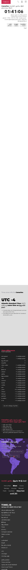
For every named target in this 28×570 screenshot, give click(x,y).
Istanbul (3, 380)
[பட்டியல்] (26, 2)
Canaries (21, 485)
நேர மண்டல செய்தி (6, 545)
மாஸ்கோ (3, 385)
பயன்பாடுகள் (4, 540)
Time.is (6, 2)
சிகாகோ (3, 358)
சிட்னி (2, 400)
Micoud (21, 488)
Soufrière (11, 491)
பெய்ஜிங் (16, 25)
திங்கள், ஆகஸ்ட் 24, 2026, (19, 15)
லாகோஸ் (3, 371)
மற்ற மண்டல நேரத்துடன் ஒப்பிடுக (10, 405)
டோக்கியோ (23, 25)
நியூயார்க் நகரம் (4, 360)
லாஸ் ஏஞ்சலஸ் (4, 356)
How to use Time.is (7, 567)
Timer (3, 527)
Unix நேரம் (4, 553)
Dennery (6, 488)
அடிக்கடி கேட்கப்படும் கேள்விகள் (9, 564)
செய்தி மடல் (4, 547)
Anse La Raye (7, 485)
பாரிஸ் (10, 25)
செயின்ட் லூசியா (7, 481)
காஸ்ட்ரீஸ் (13, 493)
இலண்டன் (3, 369)
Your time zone (5, 515)
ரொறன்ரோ (3, 363)
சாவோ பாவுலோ (4, 365)
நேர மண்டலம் (4, 517)
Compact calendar (6, 532)
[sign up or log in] (22, 2)
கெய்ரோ (3, 382)
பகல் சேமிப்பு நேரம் (5, 520)
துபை (2, 387)
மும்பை (2, 389)
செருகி (3, 543)
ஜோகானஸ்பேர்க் (4, 376)
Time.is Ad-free (5, 562)
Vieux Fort (20, 491)
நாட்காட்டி (3, 529)
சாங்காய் (3, 391)
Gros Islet (13, 488)
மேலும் (25, 28)
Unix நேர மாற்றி (5, 556)
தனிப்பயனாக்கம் (5, 560)
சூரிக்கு (3, 374)
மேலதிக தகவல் (22, 18)
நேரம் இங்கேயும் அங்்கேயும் (8, 512)
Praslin (4, 491)
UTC (2, 367)
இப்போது (3, 522)
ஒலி (2, 536)
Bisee (15, 486)
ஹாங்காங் (3, 396)
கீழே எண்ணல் (4, 524)
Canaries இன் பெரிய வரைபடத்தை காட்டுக (12, 451)
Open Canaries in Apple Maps (11, 456)
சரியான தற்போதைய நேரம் (7, 510)
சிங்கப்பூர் (3, 394)
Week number (5, 534)
